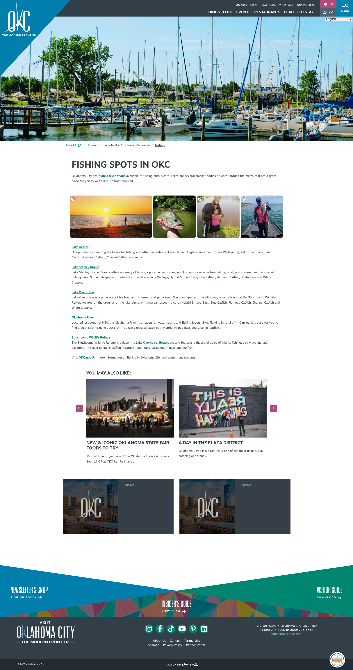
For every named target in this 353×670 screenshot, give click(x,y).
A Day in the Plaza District (211, 443)
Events (243, 12)
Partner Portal (195, 645)
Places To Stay (299, 12)
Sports (254, 5)
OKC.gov (85, 357)
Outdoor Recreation (138, 145)
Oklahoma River (83, 317)
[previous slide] (79, 408)
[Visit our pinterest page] (193, 629)
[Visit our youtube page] (182, 629)
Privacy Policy (172, 645)
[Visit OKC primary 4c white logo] (45, 632)
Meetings (241, 5)
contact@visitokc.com (286, 634)
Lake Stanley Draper (85, 267)
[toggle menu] (344, 8)
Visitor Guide (330, 590)
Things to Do (219, 12)
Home (93, 145)
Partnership (192, 640)
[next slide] (273, 408)
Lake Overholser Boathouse (155, 342)
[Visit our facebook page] (160, 629)
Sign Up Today (24, 597)
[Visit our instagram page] (149, 629)
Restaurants (267, 12)
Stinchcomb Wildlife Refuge (91, 337)
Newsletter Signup (29, 590)
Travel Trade (268, 5)
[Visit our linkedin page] (204, 629)
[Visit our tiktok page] (171, 629)
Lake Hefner (80, 247)
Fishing (160, 145)
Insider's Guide (306, 5)
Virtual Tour (286, 5)
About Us (159, 640)
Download (327, 597)
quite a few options (112, 176)
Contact (175, 640)
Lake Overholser (83, 292)
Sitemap (153, 645)
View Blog (172, 611)
